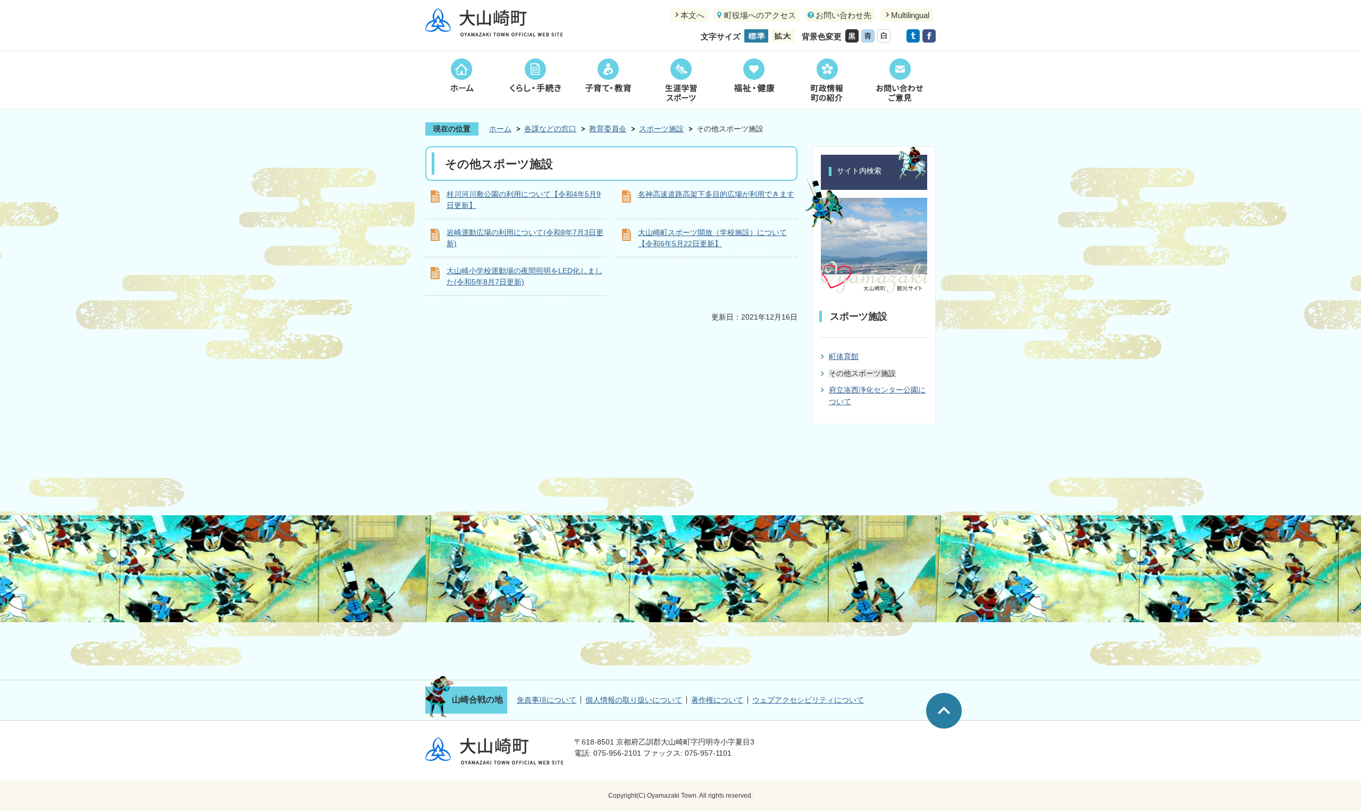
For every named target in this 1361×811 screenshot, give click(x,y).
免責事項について (546, 700)
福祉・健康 (753, 79)
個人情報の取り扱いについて (633, 700)
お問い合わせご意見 (899, 79)
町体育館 (844, 356)
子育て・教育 (608, 79)
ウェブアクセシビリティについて (808, 700)
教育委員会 (607, 128)
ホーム (461, 79)
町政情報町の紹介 (826, 79)
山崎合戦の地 (477, 699)
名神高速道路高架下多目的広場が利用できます (716, 194)
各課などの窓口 (550, 128)
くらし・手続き (535, 79)
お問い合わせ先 (843, 15)
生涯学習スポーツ (680, 79)
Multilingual (910, 15)
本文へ (692, 15)
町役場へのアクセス (760, 15)
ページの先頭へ (944, 711)
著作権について (717, 700)
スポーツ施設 (661, 128)
